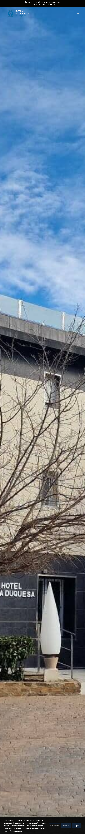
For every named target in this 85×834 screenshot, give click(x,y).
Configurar (54, 825)
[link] (20, 13)
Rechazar (66, 825)
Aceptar (76, 825)
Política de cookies (16, 831)
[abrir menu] (78, 13)
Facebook (33, 4)
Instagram (53, 4)
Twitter (43, 4)
